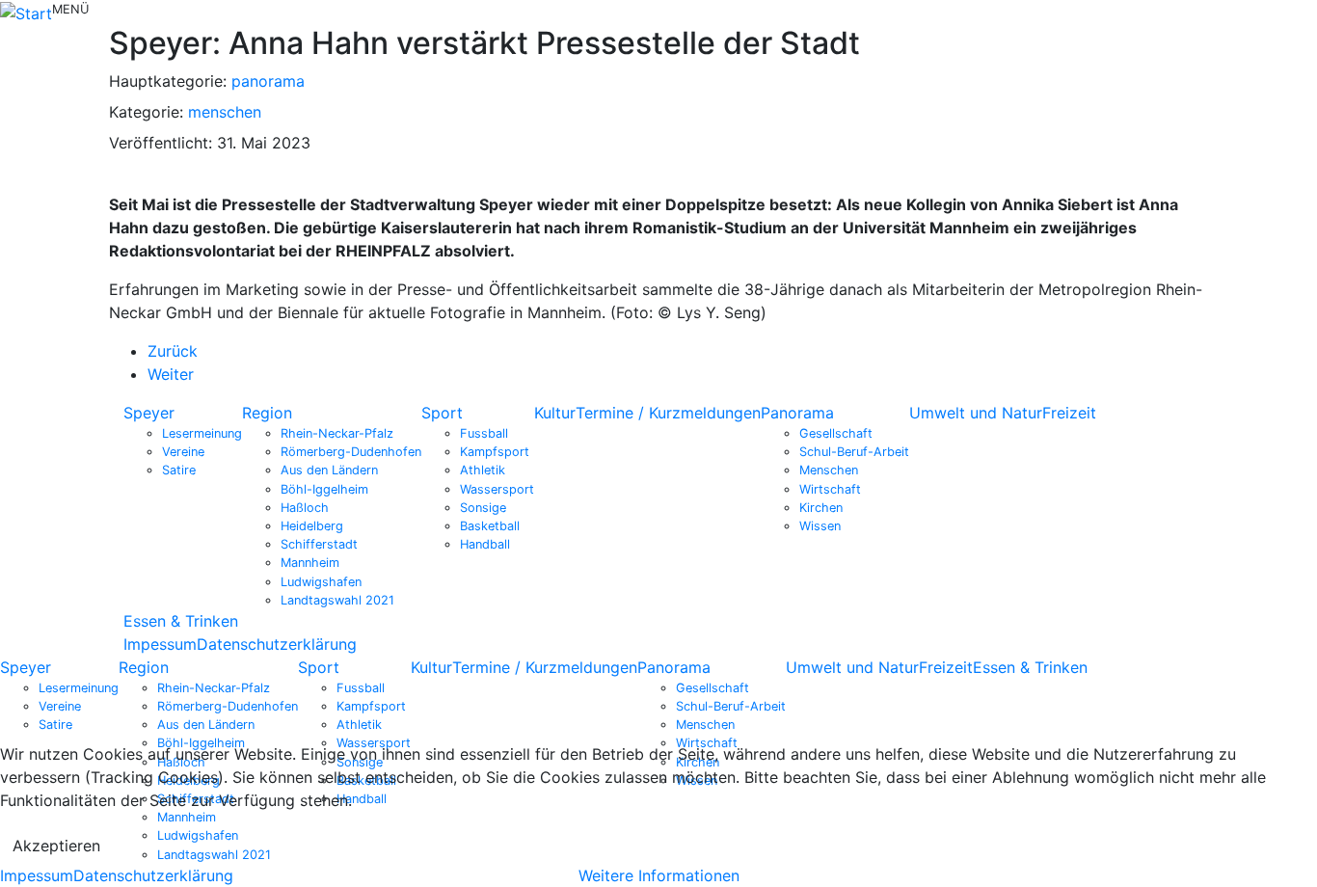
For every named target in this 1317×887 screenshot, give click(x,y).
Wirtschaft (830, 489)
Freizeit (1069, 412)
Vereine (183, 451)
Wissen (820, 526)
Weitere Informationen (658, 875)
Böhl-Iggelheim (324, 489)
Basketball (490, 526)
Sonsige (483, 507)
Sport (442, 412)
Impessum (160, 644)
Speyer (149, 412)
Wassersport (497, 489)
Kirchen (821, 507)
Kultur (555, 412)
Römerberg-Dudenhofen (351, 451)
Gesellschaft (836, 433)
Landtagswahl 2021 (337, 600)
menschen (224, 111)
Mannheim (310, 562)
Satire (179, 470)
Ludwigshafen (321, 582)
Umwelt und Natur (975, 412)
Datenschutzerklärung (277, 644)
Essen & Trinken (180, 621)
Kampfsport (494, 451)
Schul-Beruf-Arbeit (854, 451)
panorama (268, 81)
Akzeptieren (56, 845)
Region (267, 412)
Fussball (484, 433)
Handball (485, 544)
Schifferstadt (319, 544)
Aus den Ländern (329, 470)
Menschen (828, 470)
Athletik (482, 470)
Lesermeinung (202, 433)
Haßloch (305, 507)
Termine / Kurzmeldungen (668, 412)
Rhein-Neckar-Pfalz (337, 433)
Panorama (797, 412)
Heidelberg (312, 526)
